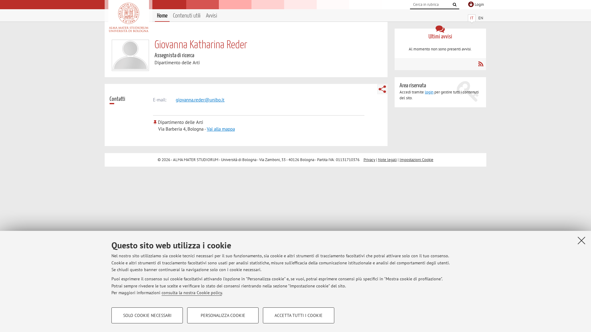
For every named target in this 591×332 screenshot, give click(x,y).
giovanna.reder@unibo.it (200, 100)
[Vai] (454, 4)
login (429, 92)
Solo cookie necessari (147, 315)
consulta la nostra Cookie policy (192, 292)
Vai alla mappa (221, 129)
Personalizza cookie (223, 315)
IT (471, 18)
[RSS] (480, 64)
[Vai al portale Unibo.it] (128, 17)
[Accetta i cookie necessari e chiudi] (581, 240)
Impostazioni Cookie (416, 159)
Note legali (387, 159)
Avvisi (211, 16)
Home (162, 16)
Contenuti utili (186, 16)
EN (480, 18)
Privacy (369, 159)
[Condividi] (382, 89)
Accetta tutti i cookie (299, 315)
